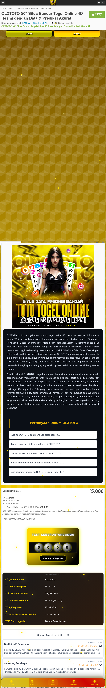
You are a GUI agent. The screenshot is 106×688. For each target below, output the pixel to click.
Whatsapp (73, 684)
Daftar (53, 684)
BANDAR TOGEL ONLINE (41, 8)
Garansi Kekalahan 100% (27, 507)
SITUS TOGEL (6, 8)
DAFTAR (76, 33)
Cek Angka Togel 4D (53, 558)
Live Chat (94, 684)
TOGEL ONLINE (22, 8)
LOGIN (29, 33)
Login (32, 684)
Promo (11, 684)
